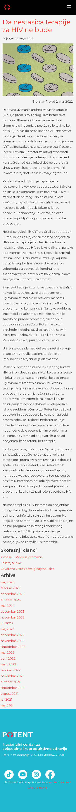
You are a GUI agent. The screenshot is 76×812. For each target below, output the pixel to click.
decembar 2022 (12, 635)
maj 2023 (7, 629)
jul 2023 (7, 623)
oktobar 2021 (10, 682)
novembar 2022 (12, 641)
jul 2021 (6, 699)
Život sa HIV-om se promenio (22, 557)
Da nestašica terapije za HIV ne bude (36, 26)
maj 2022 (7, 652)
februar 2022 (10, 670)
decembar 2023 (12, 611)
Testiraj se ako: (11, 563)
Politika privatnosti (59, 782)
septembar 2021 (13, 688)
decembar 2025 (12, 594)
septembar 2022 (13, 647)
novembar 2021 (12, 676)
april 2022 (8, 658)
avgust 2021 (9, 693)
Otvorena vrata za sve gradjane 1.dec (27, 569)
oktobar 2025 (11, 600)
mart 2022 (8, 664)
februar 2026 (10, 588)
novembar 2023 (12, 617)
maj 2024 (7, 605)
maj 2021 (7, 705)
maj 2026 (7, 582)
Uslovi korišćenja (37, 788)
